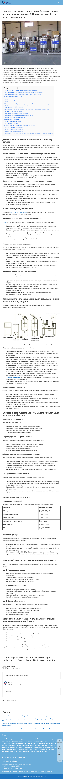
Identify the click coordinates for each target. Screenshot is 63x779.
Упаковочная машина (13, 377)
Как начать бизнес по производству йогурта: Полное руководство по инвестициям (25, 716)
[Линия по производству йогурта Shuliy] (6, 2)
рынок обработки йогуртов (18, 212)
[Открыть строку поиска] (48, 2)
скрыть (15, 88)
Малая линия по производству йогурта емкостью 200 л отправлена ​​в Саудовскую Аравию (27, 728)
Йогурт (4, 222)
